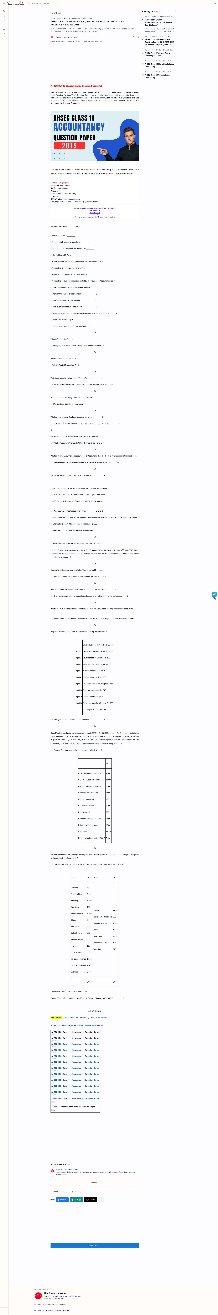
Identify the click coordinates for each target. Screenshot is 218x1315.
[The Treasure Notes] (15, 3)
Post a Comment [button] (95, 1245)
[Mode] (214, 3)
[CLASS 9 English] (159, 17)
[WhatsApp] (54, 1304)
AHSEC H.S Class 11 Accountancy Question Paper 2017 (75, 1063)
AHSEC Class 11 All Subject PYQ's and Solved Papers (85, 1017)
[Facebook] (37, 1304)
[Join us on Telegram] (214, 594)
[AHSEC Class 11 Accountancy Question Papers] (68, 1192)
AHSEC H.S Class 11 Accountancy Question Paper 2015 (75, 1051)
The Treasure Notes (44, 1310)
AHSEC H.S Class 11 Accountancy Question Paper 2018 (75, 1069)
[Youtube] (63, 1304)
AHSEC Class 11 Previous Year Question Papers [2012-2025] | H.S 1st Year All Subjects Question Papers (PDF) (159, 42)
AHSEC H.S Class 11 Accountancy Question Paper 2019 (75, 1075)
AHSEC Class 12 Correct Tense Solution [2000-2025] (157, 54)
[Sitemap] (4, 29)
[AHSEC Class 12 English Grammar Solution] (168, 50)
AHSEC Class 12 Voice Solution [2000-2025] (158, 76)
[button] (4, 3)
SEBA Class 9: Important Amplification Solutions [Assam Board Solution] (158, 22)
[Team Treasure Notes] (66, 37)
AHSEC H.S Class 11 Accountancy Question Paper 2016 (75, 1057)
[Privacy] (4, 20)
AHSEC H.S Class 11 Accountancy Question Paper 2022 (75, 1087)
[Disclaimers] (4, 25)
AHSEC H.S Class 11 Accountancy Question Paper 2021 (75, 1081)
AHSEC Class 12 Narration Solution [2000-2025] (159, 65)
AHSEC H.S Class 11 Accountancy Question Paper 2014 (75, 1045)
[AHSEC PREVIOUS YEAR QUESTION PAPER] (168, 36)
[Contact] (4, 16)
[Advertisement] (95, 63)
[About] (4, 11)
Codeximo (188, 1310)
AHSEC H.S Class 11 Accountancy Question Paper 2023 (75, 1093)
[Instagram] (46, 1304)
